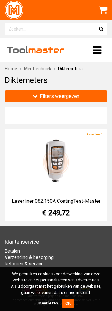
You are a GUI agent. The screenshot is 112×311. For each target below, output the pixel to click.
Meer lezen (48, 302)
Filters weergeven (59, 96)
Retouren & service (24, 263)
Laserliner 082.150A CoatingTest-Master (56, 201)
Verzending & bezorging (29, 257)
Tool (35, 50)
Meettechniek (37, 68)
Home (11, 68)
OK (68, 303)
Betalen (12, 251)
